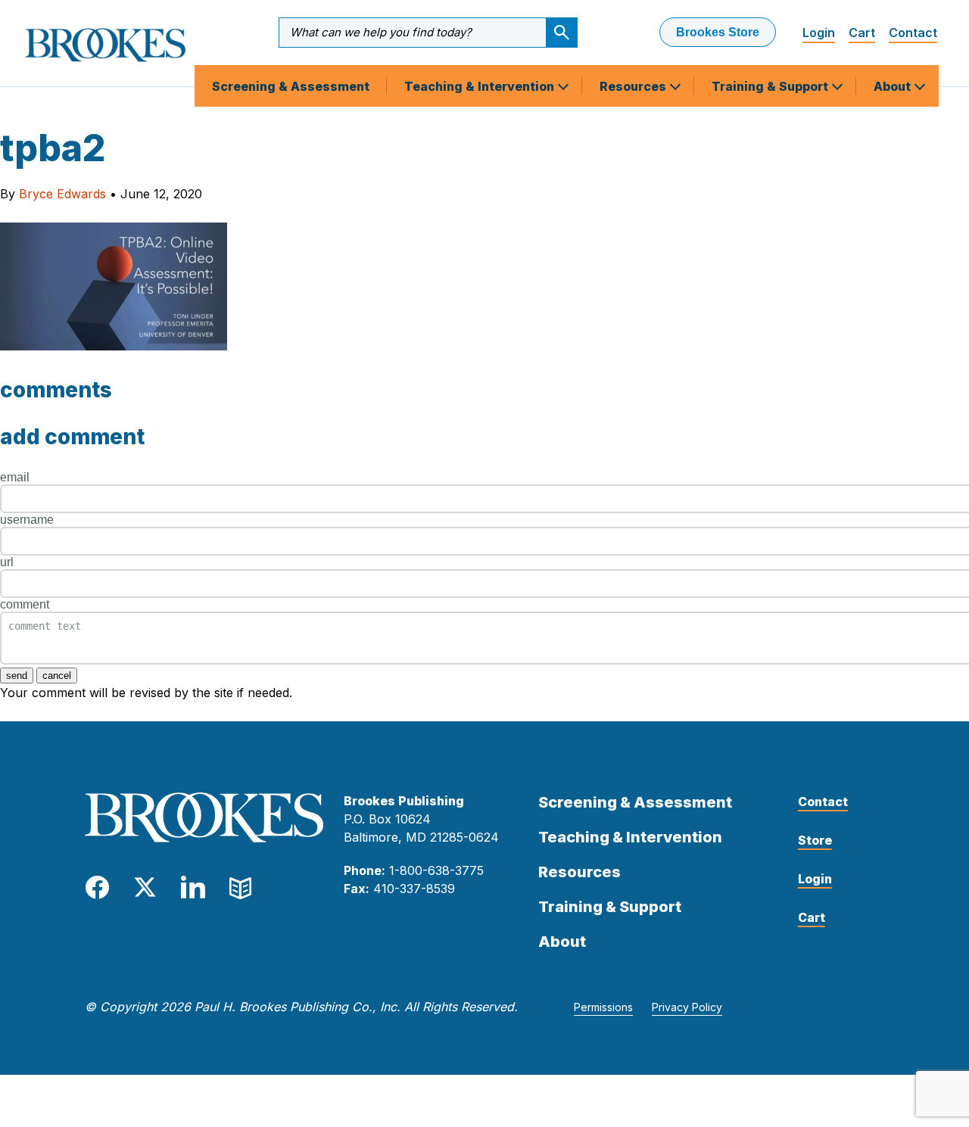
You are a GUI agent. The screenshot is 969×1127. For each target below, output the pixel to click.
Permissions (603, 1007)
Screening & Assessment (290, 86)
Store (815, 840)
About (894, 86)
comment (24, 604)
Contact (913, 32)
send (16, 675)
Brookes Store (717, 32)
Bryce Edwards (62, 193)
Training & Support (771, 86)
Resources (634, 86)
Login (818, 32)
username (27, 519)
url (7, 562)
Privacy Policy (687, 1007)
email (15, 477)
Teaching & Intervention (480, 86)
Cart (862, 32)
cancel (56, 675)
